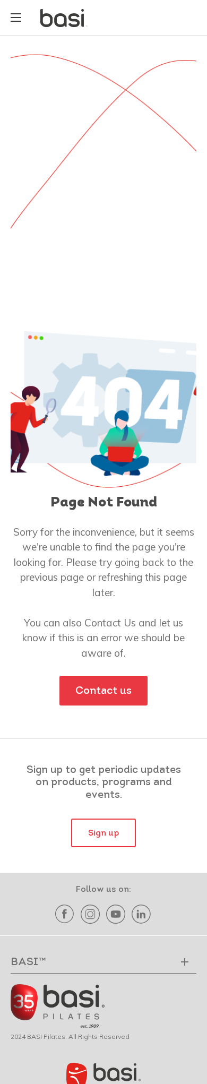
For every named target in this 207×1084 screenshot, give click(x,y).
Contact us (103, 691)
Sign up (103, 833)
